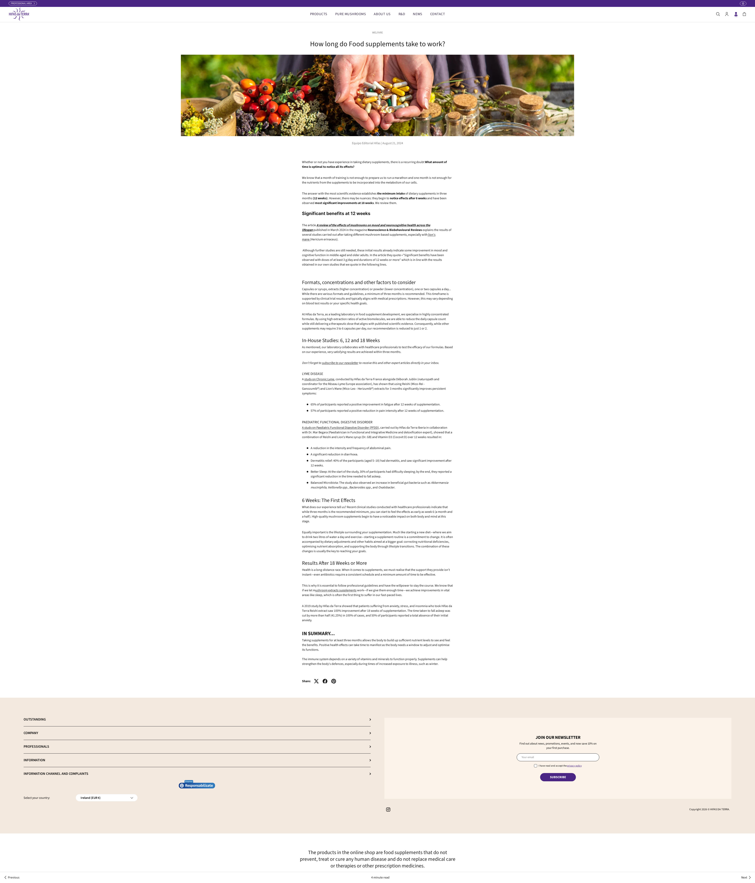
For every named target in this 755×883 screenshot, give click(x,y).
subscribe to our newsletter (340, 363)
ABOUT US (382, 14)
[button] (744, 14)
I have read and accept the (560, 765)
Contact (437, 14)
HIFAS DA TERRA (719, 809)
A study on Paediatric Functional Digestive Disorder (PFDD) (340, 427)
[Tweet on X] (316, 681)
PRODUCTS (318, 14)
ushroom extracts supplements (335, 590)
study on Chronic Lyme (319, 379)
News (417, 14)
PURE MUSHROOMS (350, 14)
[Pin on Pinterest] (333, 681)
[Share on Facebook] (325, 681)
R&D (402, 14)
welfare (377, 33)
